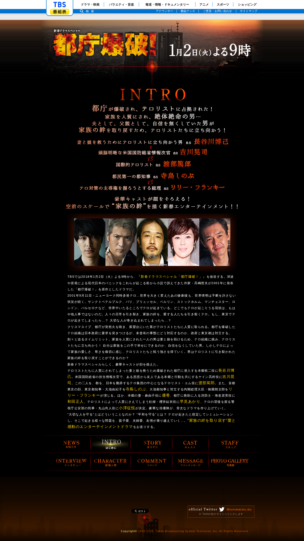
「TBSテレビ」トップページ (60, 5)
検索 (91, 11)
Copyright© (129, 531)
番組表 (59, 11)
